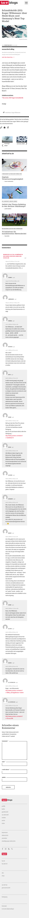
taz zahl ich (4, 864)
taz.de (3, 861)
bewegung (4, 897)
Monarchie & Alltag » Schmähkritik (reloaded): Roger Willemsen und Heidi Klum (13, 256)
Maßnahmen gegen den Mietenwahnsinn (12, 228)
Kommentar (5, 741)
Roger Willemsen (16, 112)
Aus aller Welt (5, 815)
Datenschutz (5, 835)
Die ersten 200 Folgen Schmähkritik (13, 98)
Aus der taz (4, 885)
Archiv (3, 820)
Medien (4, 817)
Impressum (5, 832)
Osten (3, 823)
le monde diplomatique (8, 909)
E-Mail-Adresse (6, 769)
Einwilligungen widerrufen (8, 841)
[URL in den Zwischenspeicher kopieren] (1, 128)
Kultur (3, 809)
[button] (4, 128)
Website (4, 777)
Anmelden (4, 838)
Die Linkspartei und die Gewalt (9, 201)
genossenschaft (6, 888)
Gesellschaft (5, 812)
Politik (3, 806)
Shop (3, 876)
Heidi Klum (8, 112)
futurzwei (4, 906)
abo (3, 873)
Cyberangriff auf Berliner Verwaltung (12, 174)
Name (3, 761)
